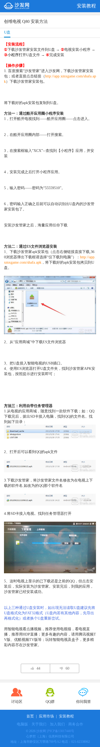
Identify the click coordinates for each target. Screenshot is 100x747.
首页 (30, 716)
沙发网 (41, 731)
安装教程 (66, 716)
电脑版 (22, 724)
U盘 (7, 32)
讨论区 (16, 702)
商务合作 (75, 724)
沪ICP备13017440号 (60, 731)
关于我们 (38, 724)
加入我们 (57, 724)
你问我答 (83, 702)
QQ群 (50, 702)
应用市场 (46, 716)
